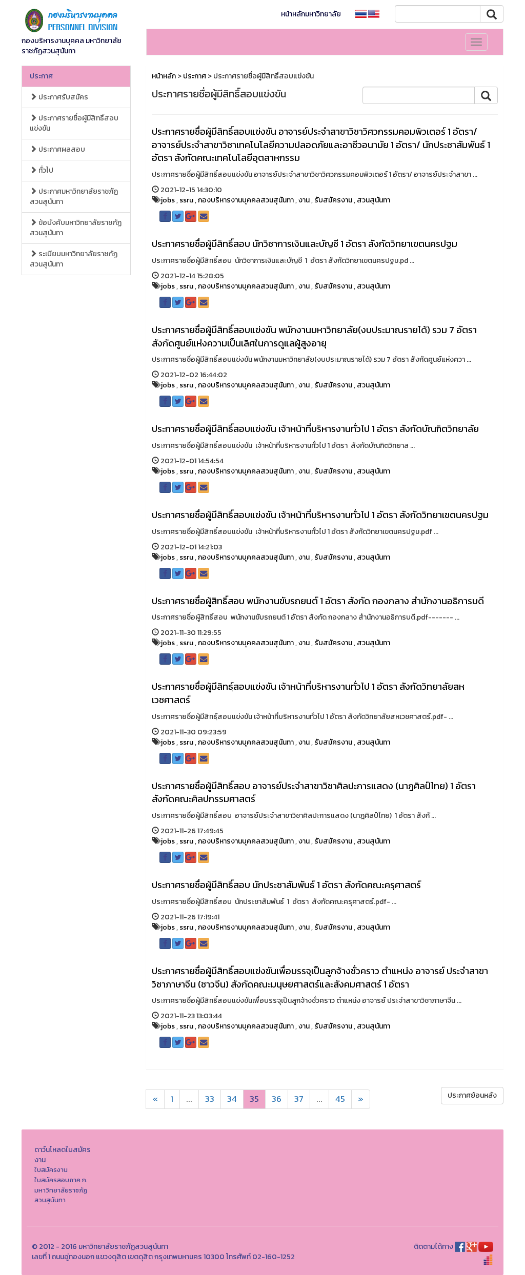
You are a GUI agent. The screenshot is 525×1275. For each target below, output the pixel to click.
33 (209, 1099)
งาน (304, 200)
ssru (186, 200)
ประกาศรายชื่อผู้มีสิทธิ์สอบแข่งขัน (74, 123)
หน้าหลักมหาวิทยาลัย (311, 14)
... (189, 1099)
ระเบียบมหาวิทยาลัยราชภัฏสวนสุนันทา (73, 259)
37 (299, 1099)
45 (340, 1099)
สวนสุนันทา (373, 200)
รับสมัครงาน (333, 200)
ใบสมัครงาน (51, 1170)
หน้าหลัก (164, 76)
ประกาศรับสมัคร (62, 97)
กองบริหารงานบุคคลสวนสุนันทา (246, 200)
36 (276, 1099)
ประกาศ (41, 76)
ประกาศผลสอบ (61, 149)
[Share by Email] (203, 216)
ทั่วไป (45, 170)
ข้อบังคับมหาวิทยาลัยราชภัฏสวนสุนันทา (76, 227)
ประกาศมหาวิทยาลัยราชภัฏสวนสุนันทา (74, 196)
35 (254, 1099)
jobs (167, 200)
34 (232, 1099)
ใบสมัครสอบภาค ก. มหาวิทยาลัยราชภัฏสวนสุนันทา (61, 1190)
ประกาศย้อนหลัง (472, 1095)
